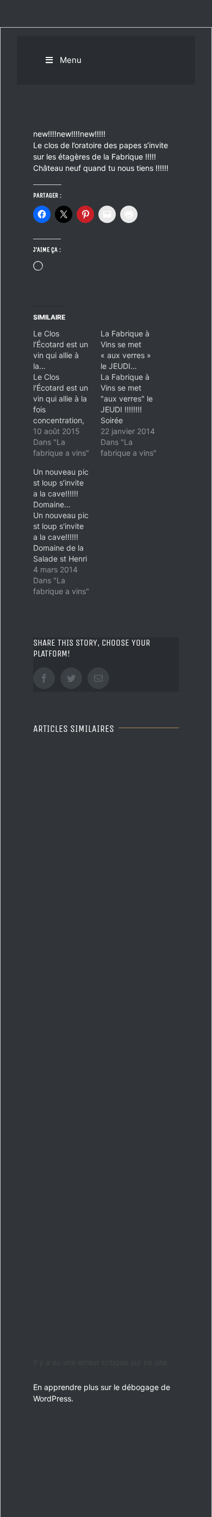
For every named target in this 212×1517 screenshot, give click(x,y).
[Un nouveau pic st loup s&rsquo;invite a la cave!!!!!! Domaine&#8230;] (67, 532)
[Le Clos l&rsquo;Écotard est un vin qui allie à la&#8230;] (67, 393)
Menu (71, 60)
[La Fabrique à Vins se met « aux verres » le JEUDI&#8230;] (134, 393)
